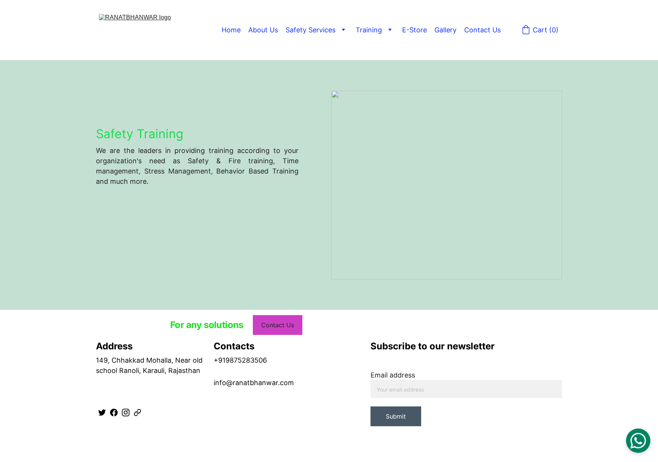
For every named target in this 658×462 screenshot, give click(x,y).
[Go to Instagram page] (125, 412)
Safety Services (310, 30)
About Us (263, 30)
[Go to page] (137, 412)
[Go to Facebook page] (114, 412)
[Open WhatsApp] (638, 441)
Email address (393, 375)
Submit (396, 416)
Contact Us (482, 30)
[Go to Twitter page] (102, 412)
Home (231, 30)
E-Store (414, 30)
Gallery (445, 30)
